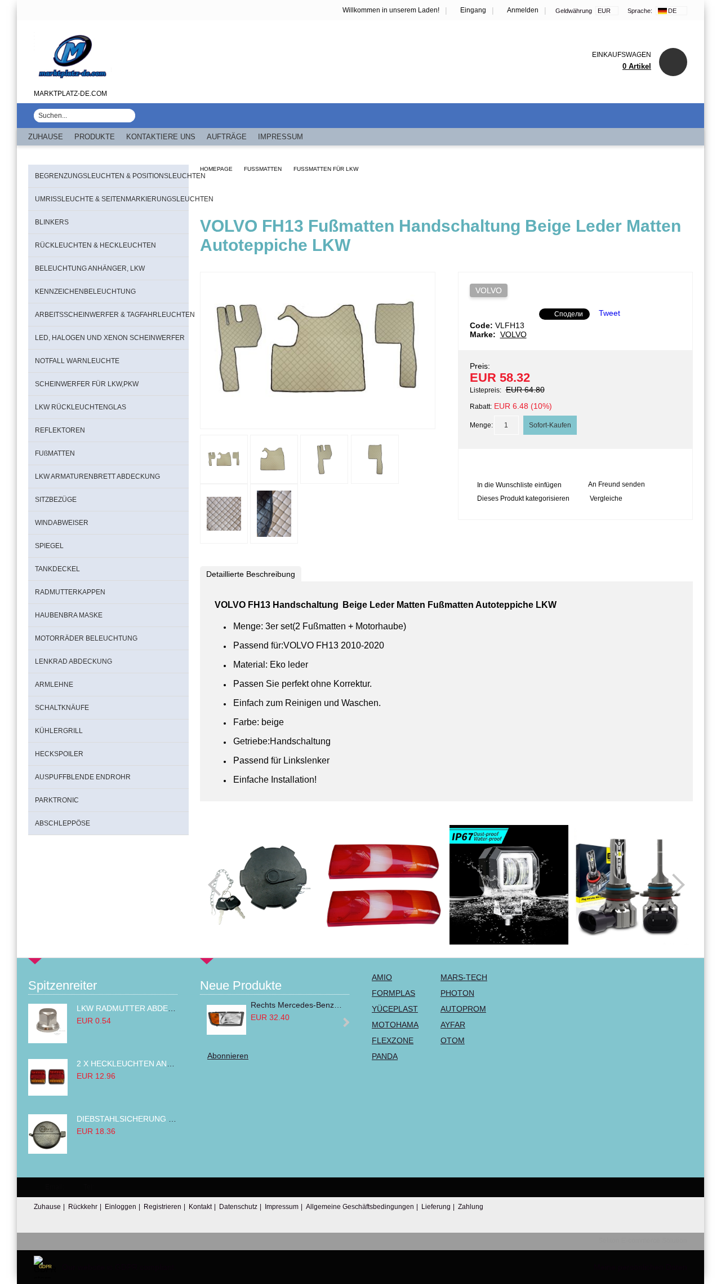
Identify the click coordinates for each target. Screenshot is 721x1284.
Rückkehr (82, 1207)
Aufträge (227, 137)
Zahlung (470, 1207)
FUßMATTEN (263, 169)
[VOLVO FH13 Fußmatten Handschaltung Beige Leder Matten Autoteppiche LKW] (317, 418)
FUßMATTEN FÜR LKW (325, 169)
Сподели (568, 314)
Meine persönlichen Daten (640, 1267)
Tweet (609, 312)
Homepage (216, 169)
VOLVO (488, 290)
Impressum (280, 137)
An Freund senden (616, 484)
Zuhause (45, 137)
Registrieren (162, 1207)
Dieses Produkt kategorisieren (523, 498)
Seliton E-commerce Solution (642, 1241)
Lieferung (436, 1207)
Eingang (473, 10)
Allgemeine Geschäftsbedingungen (360, 1207)
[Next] (673, 884)
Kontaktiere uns (160, 137)
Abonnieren (227, 1055)
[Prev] (219, 884)
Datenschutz (238, 1207)
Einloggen (120, 1207)
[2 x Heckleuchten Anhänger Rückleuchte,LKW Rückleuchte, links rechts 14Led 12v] (48, 1092)
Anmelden (522, 10)
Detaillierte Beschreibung (250, 574)
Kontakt (200, 1207)
